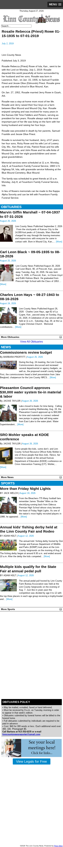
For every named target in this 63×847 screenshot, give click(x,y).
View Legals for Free (31, 761)
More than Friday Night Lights (25, 488)
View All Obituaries (31, 341)
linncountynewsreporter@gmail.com (21, 734)
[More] (59, 241)
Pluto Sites (58, 846)
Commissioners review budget (26, 352)
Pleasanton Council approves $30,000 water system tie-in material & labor (30, 392)
